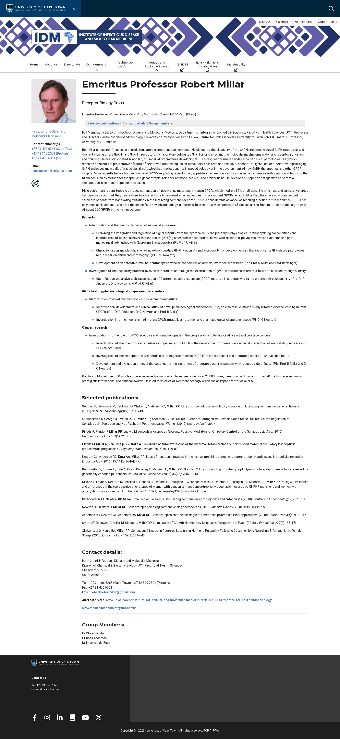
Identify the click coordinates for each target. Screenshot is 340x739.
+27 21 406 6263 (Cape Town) (52, 149)
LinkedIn (60, 717)
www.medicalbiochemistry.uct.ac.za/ (109, 608)
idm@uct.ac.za (49, 689)
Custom (35, 183)
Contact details (134, 123)
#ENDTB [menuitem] (182, 64)
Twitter (98, 717)
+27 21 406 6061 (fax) (47, 158)
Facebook (35, 717)
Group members (161, 123)
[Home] (35, 8)
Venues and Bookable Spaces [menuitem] (156, 64)
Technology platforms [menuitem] (125, 64)
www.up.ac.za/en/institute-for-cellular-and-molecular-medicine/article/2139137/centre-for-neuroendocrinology (189, 600)
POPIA (207, 730)
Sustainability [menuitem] (235, 64)
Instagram (47, 717)
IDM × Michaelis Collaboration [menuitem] (207, 64)
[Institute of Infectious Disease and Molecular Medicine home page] (170, 37)
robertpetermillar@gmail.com (51, 171)
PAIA (216, 730)
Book (72, 717)
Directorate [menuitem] (72, 64)
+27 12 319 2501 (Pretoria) (50, 153)
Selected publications (103, 123)
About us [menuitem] (51, 64)
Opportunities (327, 22)
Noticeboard (303, 22)
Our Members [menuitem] (96, 64)
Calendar (282, 22)
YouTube (85, 717)
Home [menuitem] (34, 64)
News (263, 22)
